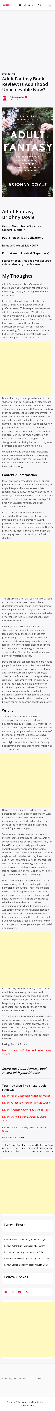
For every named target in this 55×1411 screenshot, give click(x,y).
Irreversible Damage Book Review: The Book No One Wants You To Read (41, 1148)
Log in (33, 5)
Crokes (21, 97)
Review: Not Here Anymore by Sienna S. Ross (26, 1109)
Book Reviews (8, 74)
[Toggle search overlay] (20, 5)
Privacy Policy (27, 1405)
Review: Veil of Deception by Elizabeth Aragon (26, 1095)
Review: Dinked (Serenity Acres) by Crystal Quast (26, 1264)
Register (43, 5)
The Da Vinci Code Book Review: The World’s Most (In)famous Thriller (14, 1148)
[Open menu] (50, 5)
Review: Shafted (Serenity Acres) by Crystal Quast (26, 1258)
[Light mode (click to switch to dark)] (25, 5)
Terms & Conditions (26, 1378)
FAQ (15, 1378)
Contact (39, 1378)
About (4, 1378)
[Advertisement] (27, 43)
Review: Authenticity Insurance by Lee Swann (26, 1102)
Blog (10, 1378)
